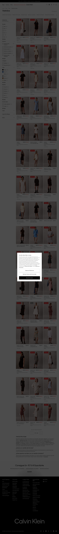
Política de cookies (28, 266)
